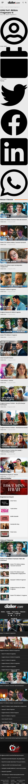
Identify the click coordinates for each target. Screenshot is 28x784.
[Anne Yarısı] (4, 503)
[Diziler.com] (14, 2)
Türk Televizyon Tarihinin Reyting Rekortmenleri (13, 774)
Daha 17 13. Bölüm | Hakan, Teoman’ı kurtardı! (13, 242)
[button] (14, 95)
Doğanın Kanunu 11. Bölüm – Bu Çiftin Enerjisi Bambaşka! (12, 404)
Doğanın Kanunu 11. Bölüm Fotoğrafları (10, 650)
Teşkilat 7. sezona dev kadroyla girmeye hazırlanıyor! (13, 738)
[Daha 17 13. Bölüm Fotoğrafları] (14, 625)
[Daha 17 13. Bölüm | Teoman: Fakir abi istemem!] (14, 210)
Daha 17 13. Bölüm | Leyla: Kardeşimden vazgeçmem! (11, 265)
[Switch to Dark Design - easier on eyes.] (23, 2)
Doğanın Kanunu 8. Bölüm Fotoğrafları (11, 669)
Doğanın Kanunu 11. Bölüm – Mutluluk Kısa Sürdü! (14, 427)
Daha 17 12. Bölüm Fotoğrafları (9, 653)
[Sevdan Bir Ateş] (4, 526)
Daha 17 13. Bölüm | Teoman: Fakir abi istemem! (13, 219)
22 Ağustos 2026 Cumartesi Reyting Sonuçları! (12, 755)
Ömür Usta (13, 532)
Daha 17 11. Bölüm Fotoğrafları (8, 660)
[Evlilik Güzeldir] (4, 518)
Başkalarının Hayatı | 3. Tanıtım (9, 474)
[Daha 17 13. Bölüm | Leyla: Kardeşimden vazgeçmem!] (14, 255)
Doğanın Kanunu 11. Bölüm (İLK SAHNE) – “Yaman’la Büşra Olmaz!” (11, 451)
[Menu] (3, 2)
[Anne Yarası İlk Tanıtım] (14, 348)
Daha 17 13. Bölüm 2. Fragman (8, 335)
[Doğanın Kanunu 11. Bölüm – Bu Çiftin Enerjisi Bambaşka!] (14, 393)
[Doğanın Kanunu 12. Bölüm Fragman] (14, 302)
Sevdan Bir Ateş (14, 524)
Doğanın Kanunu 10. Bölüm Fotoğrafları (11, 657)
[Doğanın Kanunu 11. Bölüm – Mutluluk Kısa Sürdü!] (14, 418)
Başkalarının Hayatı (7, 497)
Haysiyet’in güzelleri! (6, 771)
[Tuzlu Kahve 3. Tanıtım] (14, 371)
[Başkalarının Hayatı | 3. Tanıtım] (14, 465)
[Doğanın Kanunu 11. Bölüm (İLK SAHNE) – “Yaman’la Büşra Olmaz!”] (14, 440)
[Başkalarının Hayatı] (14, 487)
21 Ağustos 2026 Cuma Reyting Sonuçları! (11, 765)
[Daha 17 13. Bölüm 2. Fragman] (14, 325)
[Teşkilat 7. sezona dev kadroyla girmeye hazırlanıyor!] (14, 730)
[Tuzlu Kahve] (4, 511)
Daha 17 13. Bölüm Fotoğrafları (8, 633)
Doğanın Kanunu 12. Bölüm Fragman (10, 312)
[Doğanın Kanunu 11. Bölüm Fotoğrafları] (14, 643)
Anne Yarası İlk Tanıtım (6, 358)
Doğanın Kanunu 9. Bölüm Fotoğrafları (11, 663)
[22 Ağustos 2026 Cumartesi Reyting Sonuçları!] (14, 747)
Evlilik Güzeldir (14, 516)
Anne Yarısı (13, 501)
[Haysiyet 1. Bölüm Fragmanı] (14, 280)
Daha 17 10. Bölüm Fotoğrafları (9, 666)
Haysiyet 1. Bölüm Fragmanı (8, 289)
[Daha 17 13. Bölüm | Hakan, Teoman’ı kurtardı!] (14, 233)
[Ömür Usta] (4, 534)
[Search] (25, 2)
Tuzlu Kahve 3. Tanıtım (6, 380)
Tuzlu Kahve (13, 508)
